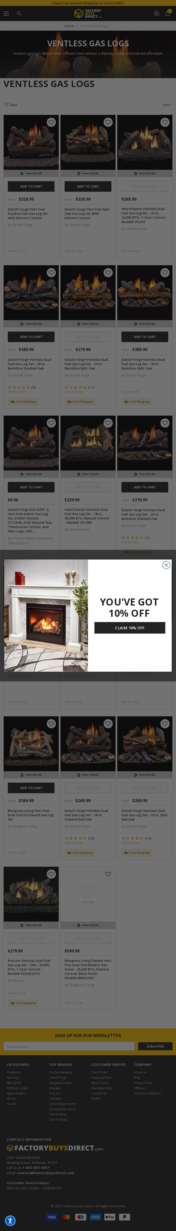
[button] (10, 1220)
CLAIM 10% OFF (129, 627)
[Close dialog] (166, 565)
